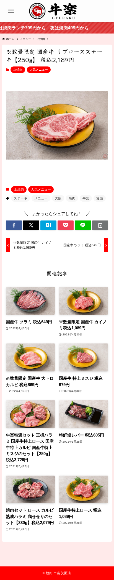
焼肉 (72, 198)
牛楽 (85, 198)
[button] (14, 225)
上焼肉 (17, 69)
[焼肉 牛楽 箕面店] (57, 11)
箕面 (99, 198)
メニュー (41, 198)
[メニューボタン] (11, 11)
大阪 (58, 198)
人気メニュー (39, 69)
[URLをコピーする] (100, 225)
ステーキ (20, 198)
